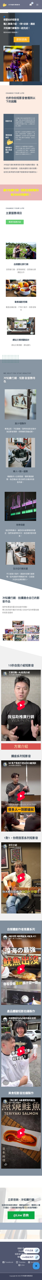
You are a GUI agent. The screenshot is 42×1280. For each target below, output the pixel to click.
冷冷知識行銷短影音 (14, 5)
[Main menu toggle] (37, 4)
